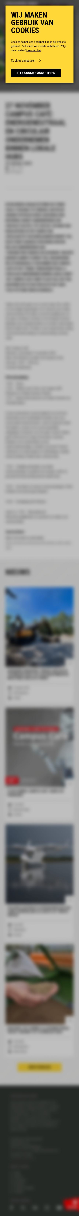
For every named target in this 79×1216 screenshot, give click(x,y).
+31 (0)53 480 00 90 (22, 1150)
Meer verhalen (40, 1067)
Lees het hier (33, 50)
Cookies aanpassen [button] (23, 60)
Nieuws (18, 1176)
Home (17, 1172)
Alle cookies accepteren (36, 73)
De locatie (20, 1180)
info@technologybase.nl (22, 1158)
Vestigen (19, 1184)
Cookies (18, 1192)
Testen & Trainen (24, 1188)
